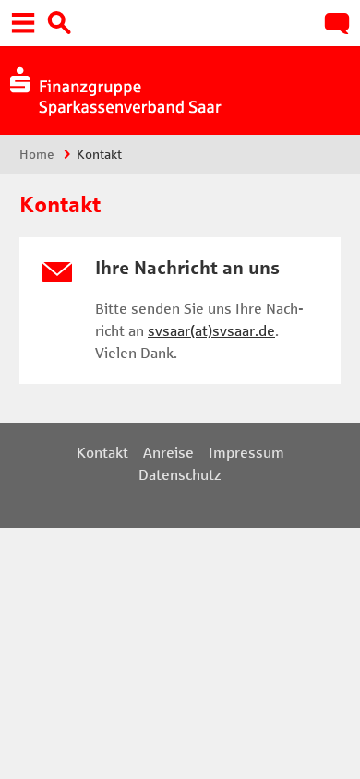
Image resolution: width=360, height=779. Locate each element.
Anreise (168, 453)
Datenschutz (180, 475)
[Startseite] (113, 89)
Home (36, 155)
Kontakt (102, 453)
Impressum (246, 453)
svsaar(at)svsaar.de (211, 331)
